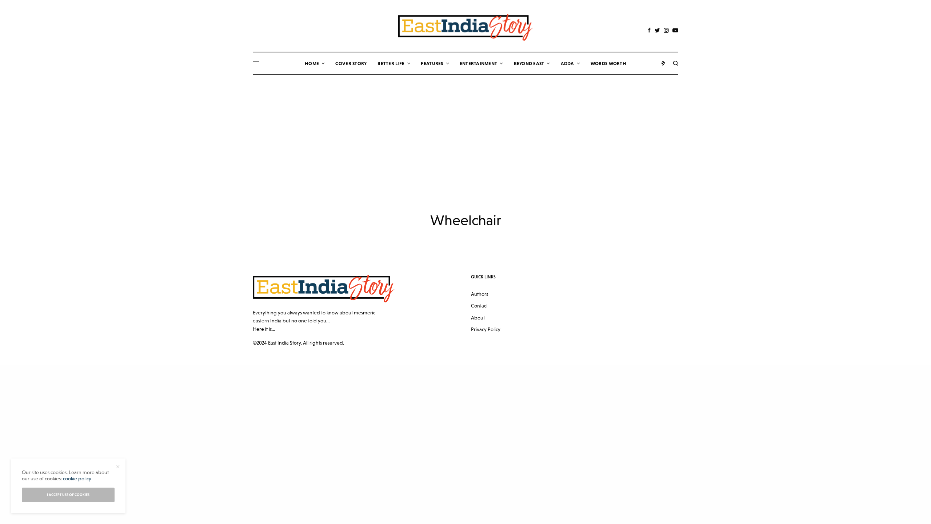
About (478, 318)
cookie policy (77, 478)
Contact (479, 306)
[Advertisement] (465, 129)
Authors (479, 294)
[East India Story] (465, 27)
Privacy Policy (485, 329)
